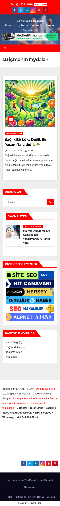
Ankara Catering (45, 388)
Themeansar (29, 487)
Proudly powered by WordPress (20, 480)
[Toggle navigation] (32, 48)
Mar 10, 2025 (15, 151)
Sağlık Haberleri (14, 133)
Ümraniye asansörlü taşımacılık (29, 398)
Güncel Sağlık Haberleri (30, 20)
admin (31, 151)
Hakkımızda (20, 497)
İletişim (31, 497)
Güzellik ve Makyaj (33, 227)
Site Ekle (51, 497)
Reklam (40, 497)
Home (9, 497)
